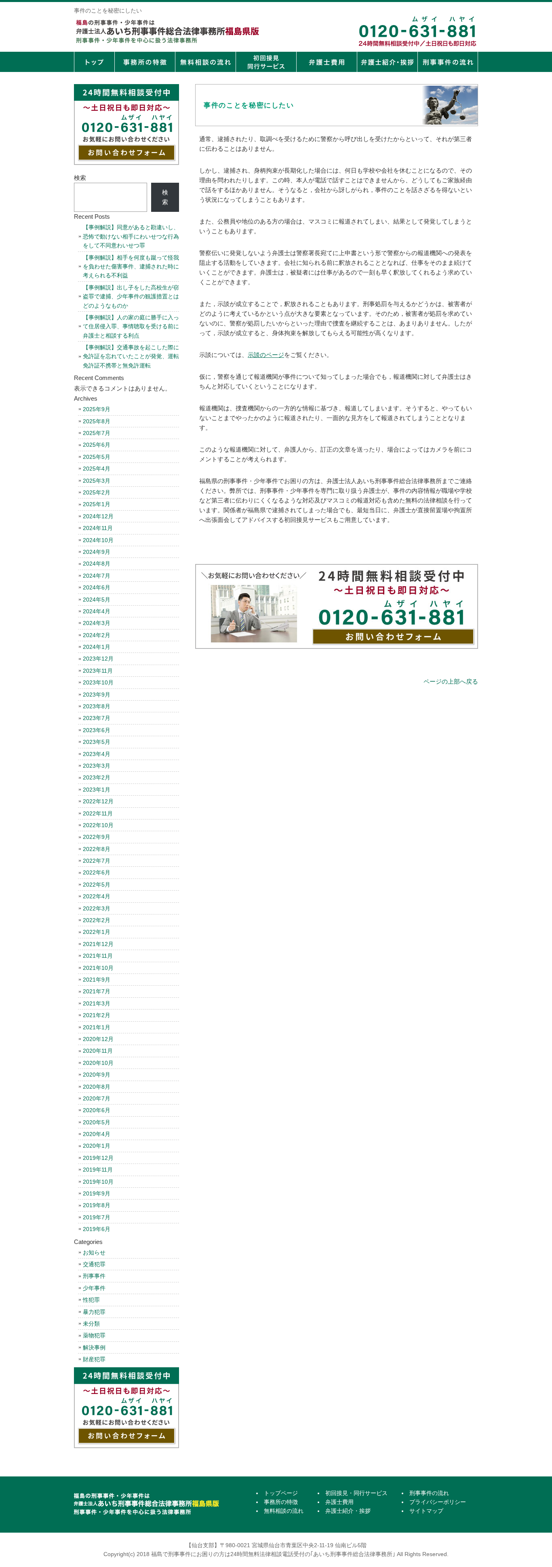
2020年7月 (96, 1098)
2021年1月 (96, 1027)
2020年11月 (98, 1050)
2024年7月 (96, 575)
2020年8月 (96, 1086)
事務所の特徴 (144, 62)
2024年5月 (96, 599)
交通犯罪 (94, 1264)
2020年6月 (96, 1110)
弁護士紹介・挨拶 (387, 62)
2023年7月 (96, 718)
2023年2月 (96, 777)
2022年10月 (98, 825)
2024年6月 (96, 587)
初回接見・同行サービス (266, 62)
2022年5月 (96, 884)
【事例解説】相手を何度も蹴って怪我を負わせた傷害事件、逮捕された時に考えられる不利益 (131, 266)
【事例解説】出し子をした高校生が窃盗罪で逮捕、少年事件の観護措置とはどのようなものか (131, 296)
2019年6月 (96, 1229)
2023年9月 (96, 694)
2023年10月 (98, 682)
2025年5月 (96, 457)
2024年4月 (96, 611)
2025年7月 (96, 433)
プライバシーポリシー (437, 1502)
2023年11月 (98, 670)
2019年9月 (96, 1193)
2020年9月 (96, 1074)
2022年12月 (98, 801)
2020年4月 (96, 1134)
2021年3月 (96, 1003)
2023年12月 (98, 658)
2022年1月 (96, 932)
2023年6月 (96, 730)
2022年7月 (96, 860)
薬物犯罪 (94, 1335)
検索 (80, 177)
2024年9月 (96, 552)
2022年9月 (96, 837)
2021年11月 (98, 955)
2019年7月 (96, 1217)
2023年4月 (96, 754)
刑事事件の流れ (447, 62)
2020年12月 (98, 1039)
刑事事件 (94, 1276)
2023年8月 (96, 706)
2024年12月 (98, 516)
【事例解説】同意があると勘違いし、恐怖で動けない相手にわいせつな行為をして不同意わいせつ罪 (131, 236)
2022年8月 (96, 849)
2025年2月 (96, 492)
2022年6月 (96, 872)
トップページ (94, 62)
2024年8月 (96, 563)
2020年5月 (96, 1122)
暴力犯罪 (94, 1312)
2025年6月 (96, 444)
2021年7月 (96, 991)
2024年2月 (96, 635)
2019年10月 (98, 1181)
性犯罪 (91, 1300)
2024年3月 (96, 623)
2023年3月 (96, 765)
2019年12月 (98, 1158)
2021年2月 (96, 1015)
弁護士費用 (326, 62)
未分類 (91, 1323)
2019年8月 (96, 1205)
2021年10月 (98, 968)
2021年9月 (96, 979)
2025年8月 (96, 421)
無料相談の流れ (205, 62)
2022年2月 (96, 920)
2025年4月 (96, 468)
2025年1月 (96, 504)
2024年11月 (98, 528)
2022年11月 (98, 813)
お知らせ (94, 1252)
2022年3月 (96, 908)
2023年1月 (96, 789)
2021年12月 (98, 944)
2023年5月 (96, 742)
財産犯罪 (94, 1359)
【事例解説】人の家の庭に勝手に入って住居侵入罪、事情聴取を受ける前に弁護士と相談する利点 (131, 326)
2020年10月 (98, 1063)
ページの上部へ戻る (450, 681)
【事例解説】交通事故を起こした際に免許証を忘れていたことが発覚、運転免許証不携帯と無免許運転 (131, 356)
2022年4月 (96, 896)
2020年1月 (96, 1146)
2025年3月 (96, 480)
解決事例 (94, 1347)
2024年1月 (96, 647)
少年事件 (94, 1288)
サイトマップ (426, 1511)
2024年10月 (98, 540)
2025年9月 (96, 409)
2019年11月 (98, 1169)
